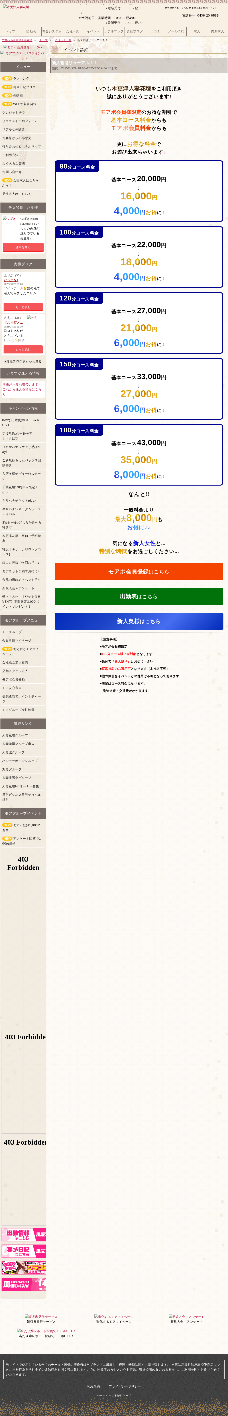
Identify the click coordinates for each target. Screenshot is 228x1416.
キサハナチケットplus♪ (19, 500)
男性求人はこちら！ (16, 194)
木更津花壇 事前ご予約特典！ (21, 538)
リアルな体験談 (13, 129)
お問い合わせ (12, 172)
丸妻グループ (12, 769)
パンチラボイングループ (20, 761)
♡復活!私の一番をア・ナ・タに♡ (19, 436)
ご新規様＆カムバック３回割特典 (21, 463)
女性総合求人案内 (15, 662)
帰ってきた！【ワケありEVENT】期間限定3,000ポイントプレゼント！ (21, 601)
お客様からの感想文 (16, 138)
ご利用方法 (10, 155)
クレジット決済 (13, 112)
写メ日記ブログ (20, 87)
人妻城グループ (13, 752)
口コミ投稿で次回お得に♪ (20, 562)
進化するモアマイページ (20, 651)
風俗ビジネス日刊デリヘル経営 (21, 797)
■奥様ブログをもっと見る (23, 361)
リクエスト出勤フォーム (20, 121)
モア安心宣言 (12, 688)
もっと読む (23, 307)
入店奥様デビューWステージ (21, 476)
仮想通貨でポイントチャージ (21, 699)
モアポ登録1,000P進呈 (21, 827)
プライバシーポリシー (125, 1386)
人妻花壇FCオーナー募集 (20, 786)
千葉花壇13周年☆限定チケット (20, 489)
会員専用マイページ (16, 640)
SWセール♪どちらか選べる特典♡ (21, 525)
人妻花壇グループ (15, 735)
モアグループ (12, 632)
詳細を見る (23, 247)
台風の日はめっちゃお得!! (21, 579)
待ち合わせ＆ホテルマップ (21, 146)
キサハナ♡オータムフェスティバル (21, 511)
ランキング (16, 78)
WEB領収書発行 (20, 104)
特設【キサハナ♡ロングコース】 (21, 551)
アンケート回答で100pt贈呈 (21, 841)
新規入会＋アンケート (18, 588)
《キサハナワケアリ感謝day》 (21, 449)
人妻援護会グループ (16, 778)
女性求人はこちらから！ (20, 183)
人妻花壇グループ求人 (18, 744)
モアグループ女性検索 (18, 710)
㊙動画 (13, 95)
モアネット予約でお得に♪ (20, 571)
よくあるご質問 (13, 163)
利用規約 (93, 1386)
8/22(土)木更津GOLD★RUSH (20, 422)
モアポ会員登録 (13, 679)
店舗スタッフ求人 (15, 671)
